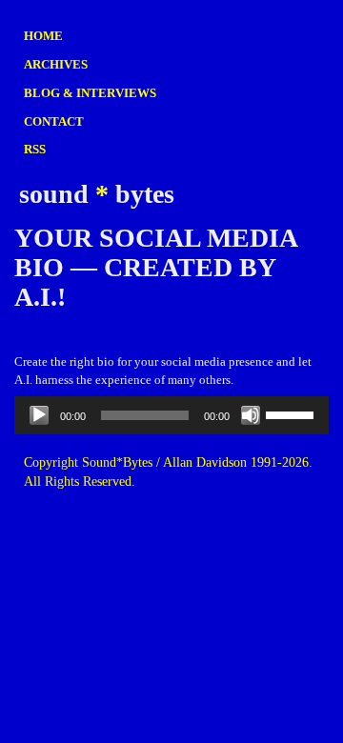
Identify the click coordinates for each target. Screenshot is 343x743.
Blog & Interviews (90, 93)
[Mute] (250, 415)
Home (43, 36)
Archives (56, 64)
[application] (171, 415)
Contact (54, 121)
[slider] (292, 413)
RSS (35, 149)
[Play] (39, 415)
